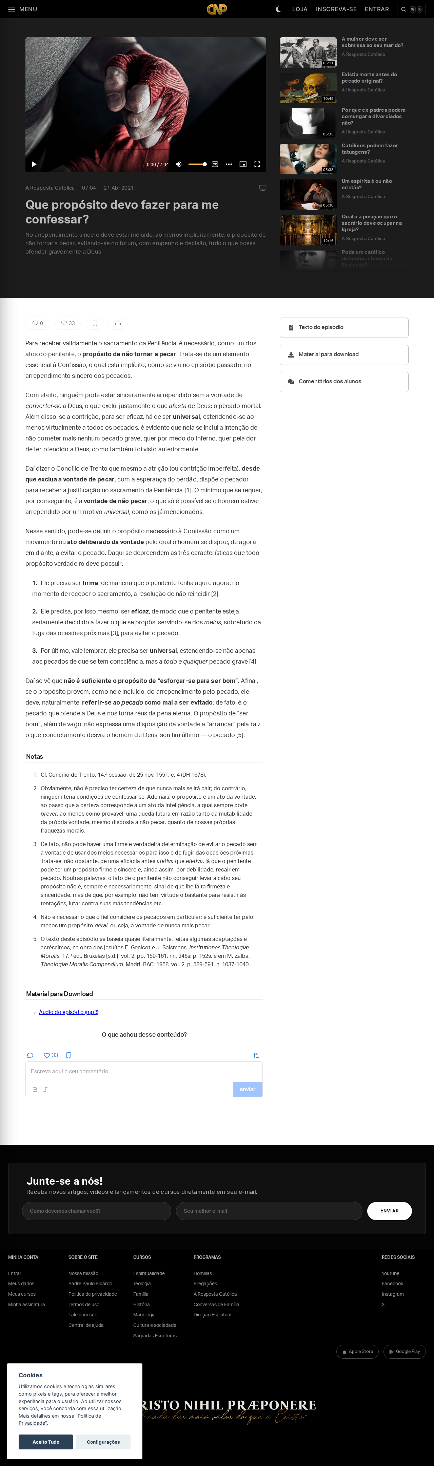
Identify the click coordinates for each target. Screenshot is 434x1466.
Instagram (393, 1294)
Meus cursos (22, 1294)
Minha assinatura (26, 1304)
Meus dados (21, 1283)
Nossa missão (83, 1273)
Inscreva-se (336, 9)
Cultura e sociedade (154, 1325)
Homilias (203, 1273)
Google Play (408, 1352)
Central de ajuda (86, 1325)
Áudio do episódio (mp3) (68, 1012)
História (141, 1304)
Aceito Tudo (46, 1442)
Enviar (389, 1211)
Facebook (392, 1283)
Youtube (390, 1273)
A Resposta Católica (50, 188)
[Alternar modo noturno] (278, 9)
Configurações (103, 1442)
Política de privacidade (92, 1294)
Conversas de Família (216, 1304)
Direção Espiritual (212, 1315)
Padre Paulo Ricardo (90, 1283)
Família (141, 1294)
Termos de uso (83, 1304)
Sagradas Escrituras (155, 1336)
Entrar (377, 9)
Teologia (142, 1283)
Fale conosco (82, 1315)
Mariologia (144, 1315)
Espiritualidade (149, 1273)
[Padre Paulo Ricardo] (217, 9)
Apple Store (361, 1352)
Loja (300, 9)
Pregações (205, 1283)
